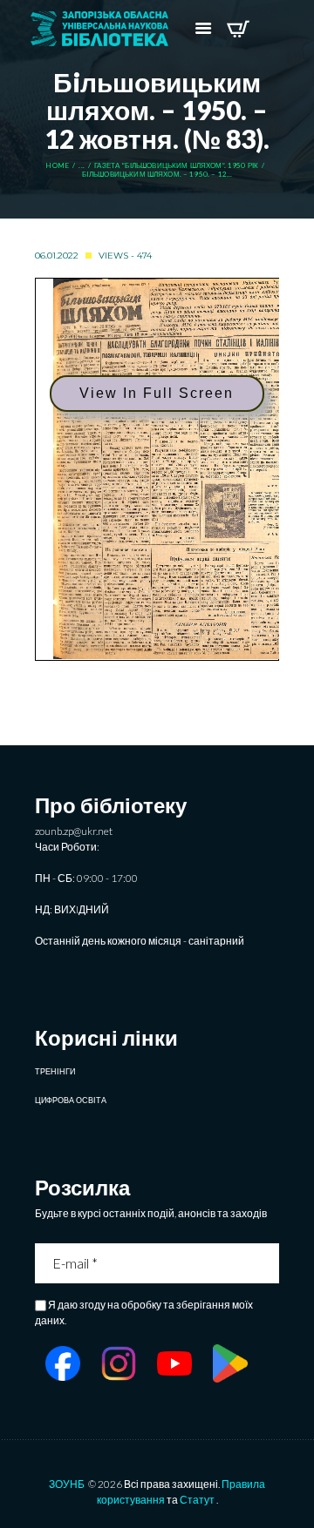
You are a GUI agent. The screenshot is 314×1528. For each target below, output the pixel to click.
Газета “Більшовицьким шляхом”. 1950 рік (176, 166)
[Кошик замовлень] (238, 28)
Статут (197, 1499)
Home (57, 166)
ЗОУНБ (67, 1484)
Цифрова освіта (70, 1100)
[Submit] (267, 1263)
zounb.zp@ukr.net (74, 831)
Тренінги (55, 1071)
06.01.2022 (56, 255)
